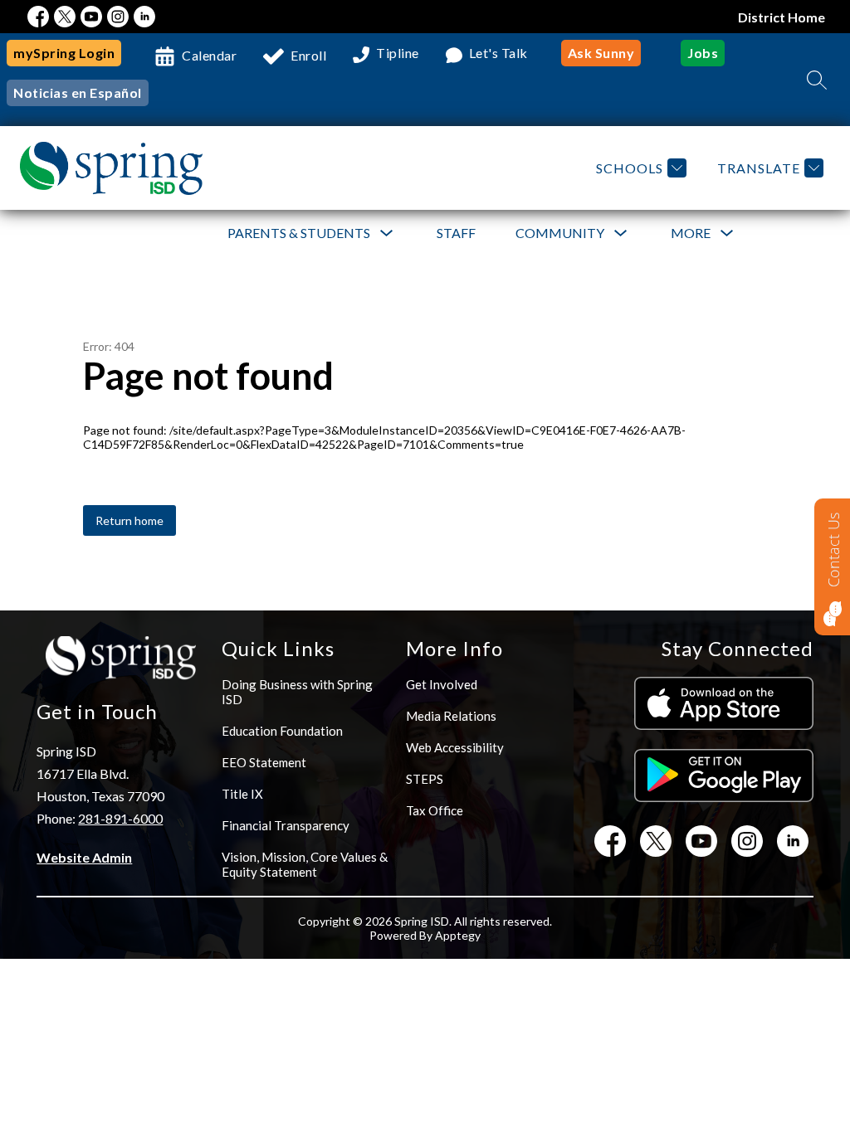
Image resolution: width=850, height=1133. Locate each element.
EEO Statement (264, 762)
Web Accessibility (455, 747)
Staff (456, 233)
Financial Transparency (285, 825)
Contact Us (833, 550)
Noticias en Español (77, 92)
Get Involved (441, 684)
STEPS (424, 778)
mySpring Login (64, 53)
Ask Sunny (601, 53)
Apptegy (458, 935)
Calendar (209, 55)
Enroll (308, 55)
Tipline (397, 53)
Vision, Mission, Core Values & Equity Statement (305, 864)
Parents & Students (298, 233)
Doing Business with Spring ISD (297, 692)
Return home (129, 520)
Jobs (702, 53)
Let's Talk (498, 53)
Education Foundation (282, 730)
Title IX (242, 793)
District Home (781, 17)
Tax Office (434, 810)
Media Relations (451, 715)
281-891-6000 (120, 818)
